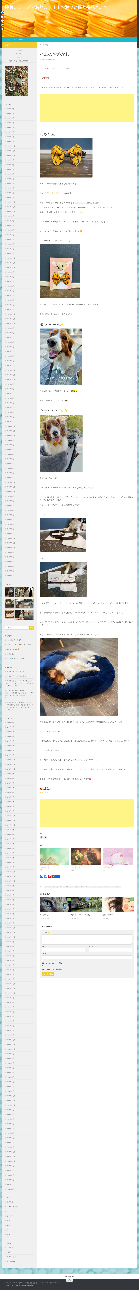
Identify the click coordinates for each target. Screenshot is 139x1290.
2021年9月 (10, 384)
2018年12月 (11, 538)
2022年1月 (10, 365)
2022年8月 (10, 333)
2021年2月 (10, 417)
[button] (9, 592)
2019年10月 (11, 492)
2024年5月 (10, 235)
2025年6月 (10, 174)
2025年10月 (11, 155)
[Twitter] (2, 17)
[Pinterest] (2, 21)
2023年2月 (10, 305)
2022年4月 (10, 351)
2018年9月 (10, 552)
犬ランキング (44, 792)
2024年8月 (10, 221)
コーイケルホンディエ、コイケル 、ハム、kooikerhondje (105, 887)
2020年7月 (10, 450)
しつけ (9, 1211)
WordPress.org (11, 1261)
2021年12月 (11, 370)
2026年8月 (10, 109)
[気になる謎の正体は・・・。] (86, 856)
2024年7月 (10, 225)
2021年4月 (10, 407)
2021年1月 (10, 421)
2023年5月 (10, 291)
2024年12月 (11, 202)
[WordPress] (2, 25)
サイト (44, 953)
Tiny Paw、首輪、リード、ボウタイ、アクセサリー (74, 887)
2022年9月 (10, 328)
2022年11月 (11, 319)
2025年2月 (10, 193)
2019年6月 (10, 510)
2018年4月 (10, 576)
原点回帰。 (11, 654)
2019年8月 (10, 501)
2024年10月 (11, 211)
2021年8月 (10, 389)
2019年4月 (10, 520)
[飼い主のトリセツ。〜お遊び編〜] (54, 856)
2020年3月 (10, 468)
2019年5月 (10, 515)
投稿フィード (11, 1252)
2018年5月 (10, 571)
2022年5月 (10, 347)
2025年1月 (10, 197)
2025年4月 (10, 183)
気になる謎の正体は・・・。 (80, 866)
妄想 (8, 1225)
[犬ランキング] (45, 789)
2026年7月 (10, 113)
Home (7, 39)
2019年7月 (10, 506)
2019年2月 (10, 529)
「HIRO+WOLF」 (55, 193)
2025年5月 (10, 179)
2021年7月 (10, 393)
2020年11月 (11, 431)
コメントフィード (13, 1257)
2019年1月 (10, 534)
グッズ (42, 45)
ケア (8, 1221)
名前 (44, 946)
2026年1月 (10, 141)
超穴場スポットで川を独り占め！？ (19, 702)
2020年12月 (11, 426)
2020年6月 (10, 454)
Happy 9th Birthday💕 (14, 640)
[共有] (2, 29)
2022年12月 (11, 314)
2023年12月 (11, 258)
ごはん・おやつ (12, 1207)
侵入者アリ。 (11, 671)
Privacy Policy (69, 1276)
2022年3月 (10, 356)
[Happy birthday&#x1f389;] (118, 856)
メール (92, 946)
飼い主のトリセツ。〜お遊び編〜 (50, 866)
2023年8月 (10, 277)
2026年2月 (10, 137)
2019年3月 (10, 524)
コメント (45, 932)
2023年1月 (10, 309)
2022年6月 (10, 342)
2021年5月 (10, 403)
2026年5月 (10, 123)
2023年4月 (10, 295)
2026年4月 (10, 127)
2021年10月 (11, 379)
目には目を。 (45, 915)
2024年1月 (10, 253)
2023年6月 (10, 286)
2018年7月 (10, 562)
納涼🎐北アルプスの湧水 (80, 915)
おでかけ (10, 1202)
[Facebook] (2, 13)
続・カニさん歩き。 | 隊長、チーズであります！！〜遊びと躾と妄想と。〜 (19, 683)
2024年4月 (10, 239)
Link (13, 39)
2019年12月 (11, 482)
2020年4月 (10, 464)
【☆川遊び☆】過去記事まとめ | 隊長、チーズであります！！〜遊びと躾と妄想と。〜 (19, 692)
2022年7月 (10, 337)
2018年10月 (11, 548)
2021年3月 (10, 412)
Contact (20, 39)
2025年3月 (10, 188)
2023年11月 (11, 263)
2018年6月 (10, 566)
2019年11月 (11, 487)
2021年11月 (11, 375)
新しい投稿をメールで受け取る (52, 969)
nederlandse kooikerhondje (51, 887)
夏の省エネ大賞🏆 (13, 649)
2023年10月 (11, 267)
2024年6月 (10, 230)
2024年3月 (10, 244)
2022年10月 (11, 323)
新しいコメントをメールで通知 (52, 963)
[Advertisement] (87, 108)
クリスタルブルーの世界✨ (16, 690)
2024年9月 (10, 216)
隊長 (43, 59)
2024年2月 (10, 249)
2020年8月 (10, 445)
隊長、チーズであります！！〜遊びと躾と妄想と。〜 (56, 7)
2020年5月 (10, 459)
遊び (8, 1235)
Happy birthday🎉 (108, 866)
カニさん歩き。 (12, 681)
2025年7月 (10, 169)
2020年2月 (10, 473)
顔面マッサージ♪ (108, 915)
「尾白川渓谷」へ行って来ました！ (19, 645)
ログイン (10, 1247)
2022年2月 (10, 361)
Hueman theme (29, 1285)
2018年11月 (11, 543)
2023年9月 (10, 272)
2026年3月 (10, 132)
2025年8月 (10, 165)
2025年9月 (10, 160)
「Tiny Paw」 (79, 203)
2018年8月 (10, 557)
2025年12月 (11, 146)
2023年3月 (10, 300)
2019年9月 (10, 496)
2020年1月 (10, 478)
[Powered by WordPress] (12, 1285)
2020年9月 (10, 440)
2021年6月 (10, 398)
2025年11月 (11, 151)
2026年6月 (10, 118)
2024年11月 (11, 207)
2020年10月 (11, 435)
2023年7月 (10, 281)
